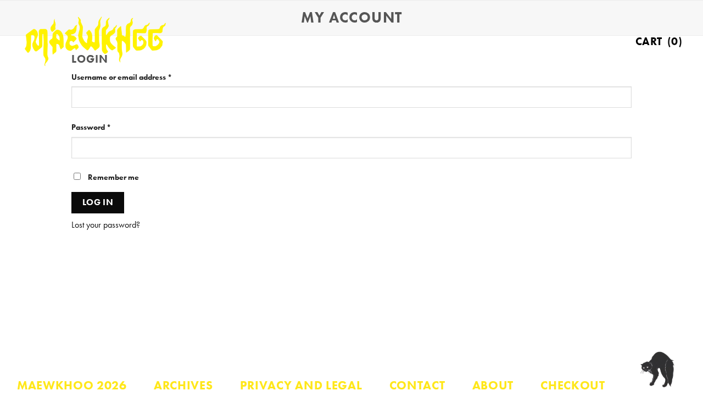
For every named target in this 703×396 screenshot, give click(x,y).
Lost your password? (105, 224)
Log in (98, 202)
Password (106, 127)
